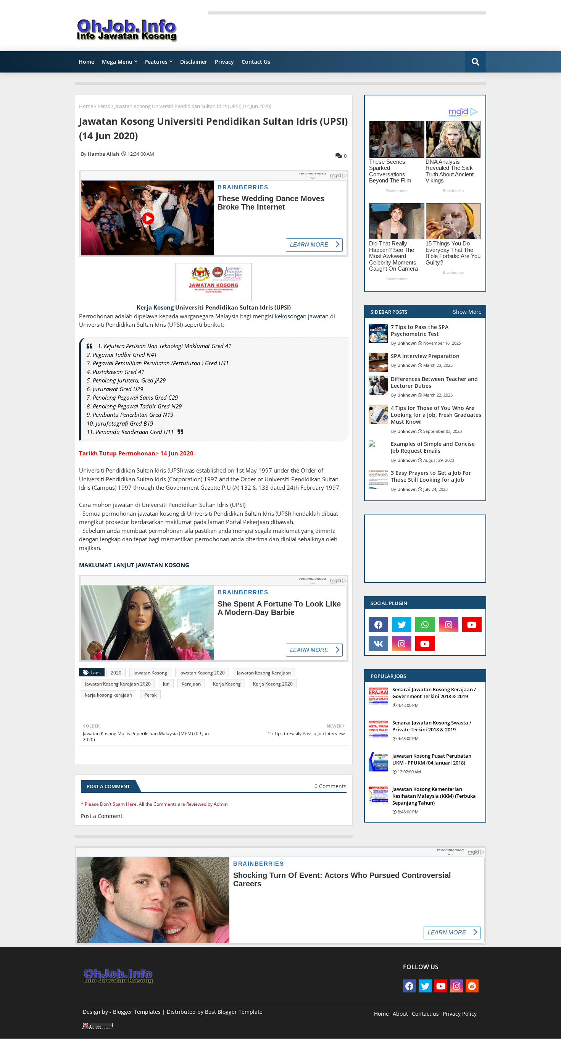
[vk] (378, 643)
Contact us (425, 1013)
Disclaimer (193, 61)
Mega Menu (117, 61)
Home (86, 61)
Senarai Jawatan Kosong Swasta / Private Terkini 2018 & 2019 (431, 726)
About (400, 1013)
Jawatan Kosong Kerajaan (264, 673)
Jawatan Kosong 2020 (202, 673)
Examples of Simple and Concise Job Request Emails (433, 447)
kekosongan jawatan (302, 316)
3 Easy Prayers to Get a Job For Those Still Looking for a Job (431, 476)
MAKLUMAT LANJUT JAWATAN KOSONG (134, 565)
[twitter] (401, 624)
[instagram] (448, 624)
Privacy (224, 61)
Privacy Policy (460, 1013)
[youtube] (472, 624)
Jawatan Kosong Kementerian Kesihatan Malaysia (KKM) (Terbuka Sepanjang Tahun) (434, 796)
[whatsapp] (425, 624)
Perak (103, 106)
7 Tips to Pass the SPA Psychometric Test (419, 330)
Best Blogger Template (234, 1011)
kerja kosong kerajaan (108, 695)
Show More (467, 311)
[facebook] (378, 624)
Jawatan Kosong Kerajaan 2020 (118, 684)
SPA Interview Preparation (425, 356)
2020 (116, 673)
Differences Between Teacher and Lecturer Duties (434, 382)
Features (156, 61)
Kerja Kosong (155, 307)
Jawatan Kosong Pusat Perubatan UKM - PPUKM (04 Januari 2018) (431, 759)
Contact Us (256, 61)
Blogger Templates (137, 1011)
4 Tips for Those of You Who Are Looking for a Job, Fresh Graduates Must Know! (436, 415)
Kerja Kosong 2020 (273, 684)
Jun (166, 684)
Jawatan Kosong (150, 673)
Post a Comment (102, 816)
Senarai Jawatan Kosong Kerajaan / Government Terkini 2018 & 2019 (434, 693)
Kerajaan (191, 684)
